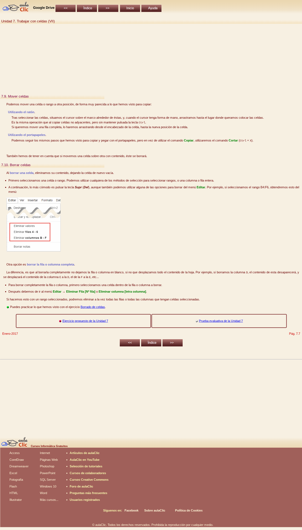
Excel (13, 473)
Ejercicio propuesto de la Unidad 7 (85, 321)
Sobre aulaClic (154, 510)
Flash (13, 486)
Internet (45, 453)
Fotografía (16, 479)
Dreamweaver (19, 466)
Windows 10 (48, 486)
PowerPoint (47, 473)
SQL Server (48, 479)
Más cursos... (49, 499)
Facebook (131, 510)
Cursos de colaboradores (88, 473)
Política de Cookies (189, 510)
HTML (13, 493)
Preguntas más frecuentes (88, 493)
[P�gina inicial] (15, 10)
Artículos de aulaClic (84, 453)
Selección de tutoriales (86, 466)
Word (43, 493)
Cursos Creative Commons (89, 479)
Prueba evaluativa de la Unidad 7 (221, 321)
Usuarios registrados (85, 499)
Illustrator (15, 499)
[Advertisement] (124, 61)
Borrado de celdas (93, 307)
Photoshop (47, 466)
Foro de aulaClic (81, 486)
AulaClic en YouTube (84, 459)
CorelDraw (16, 459)
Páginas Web (49, 459)
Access (14, 453)
